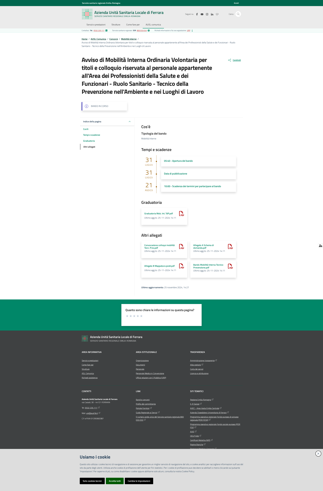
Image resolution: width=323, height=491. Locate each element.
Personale (140, 369)
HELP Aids (194, 435)
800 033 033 (142, 30)
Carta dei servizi (196, 369)
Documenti (140, 364)
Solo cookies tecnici (92, 481)
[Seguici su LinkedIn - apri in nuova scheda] (211, 14)
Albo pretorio (195, 364)
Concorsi (113, 39)
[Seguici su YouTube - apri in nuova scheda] (201, 14)
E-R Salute (194, 403)
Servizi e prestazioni (90, 360)
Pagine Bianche (196, 444)
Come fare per (87, 364)
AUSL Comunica (98, 39)
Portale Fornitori (142, 408)
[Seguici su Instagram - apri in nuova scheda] (206, 14)
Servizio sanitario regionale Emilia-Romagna (101, 3)
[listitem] (94, 30)
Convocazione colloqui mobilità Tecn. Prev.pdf (159, 246)
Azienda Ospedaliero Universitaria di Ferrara (208, 412)
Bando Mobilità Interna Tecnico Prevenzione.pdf (208, 266)
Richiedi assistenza (90, 377)
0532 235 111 (99, 30)
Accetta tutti (115, 481)
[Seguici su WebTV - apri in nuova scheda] (216, 14)
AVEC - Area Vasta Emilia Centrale (204, 408)
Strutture (85, 369)
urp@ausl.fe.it (92, 413)
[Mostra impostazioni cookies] (320, 245)
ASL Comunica (88, 373)
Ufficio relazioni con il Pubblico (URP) (151, 377)
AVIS (192, 431)
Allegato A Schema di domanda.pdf (203, 246)
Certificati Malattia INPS (200, 440)
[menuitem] (96, 24)
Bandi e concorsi (143, 399)
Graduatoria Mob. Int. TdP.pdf (158, 213)
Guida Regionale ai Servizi (146, 412)
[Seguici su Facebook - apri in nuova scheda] (195, 14)
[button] (238, 14)
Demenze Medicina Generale (202, 448)
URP (188, 30)
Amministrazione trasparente (202, 360)
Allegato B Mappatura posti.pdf (159, 266)
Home (84, 39)
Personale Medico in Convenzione (150, 373)
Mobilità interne (129, 39)
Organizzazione (142, 360)
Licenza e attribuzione (199, 373)
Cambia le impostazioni (139, 481)
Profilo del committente (146, 403)
